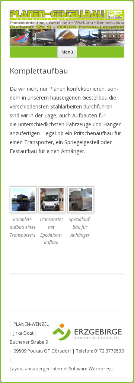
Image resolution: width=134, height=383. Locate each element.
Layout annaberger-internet (39, 369)
